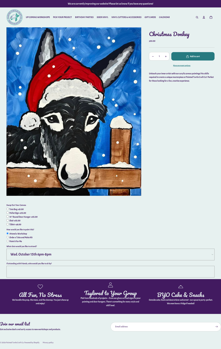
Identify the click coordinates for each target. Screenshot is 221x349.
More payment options (181, 66)
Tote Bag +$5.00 (16, 209)
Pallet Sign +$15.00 (17, 213)
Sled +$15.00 (14, 220)
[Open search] (197, 17)
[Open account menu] (203, 17)
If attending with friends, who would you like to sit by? (29, 263)
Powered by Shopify (31, 342)
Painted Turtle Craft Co (15, 342)
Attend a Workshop (18, 233)
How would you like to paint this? (20, 229)
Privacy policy (48, 342)
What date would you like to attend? (21, 246)
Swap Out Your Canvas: (16, 205)
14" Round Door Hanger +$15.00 (23, 217)
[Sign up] (216, 327)
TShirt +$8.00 (15, 224)
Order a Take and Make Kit (21, 237)
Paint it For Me (15, 241)
